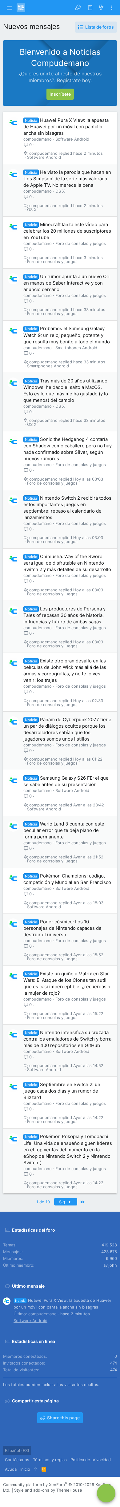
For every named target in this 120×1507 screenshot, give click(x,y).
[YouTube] (43, 1498)
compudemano (37, 139)
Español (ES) (17, 1450)
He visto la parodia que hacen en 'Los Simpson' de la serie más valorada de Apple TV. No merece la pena (67, 178)
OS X (60, 191)
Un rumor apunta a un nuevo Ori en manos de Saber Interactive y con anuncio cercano (66, 283)
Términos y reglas (50, 1459)
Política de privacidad (90, 1459)
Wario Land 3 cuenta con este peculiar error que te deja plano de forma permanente (63, 830)
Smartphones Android (76, 347)
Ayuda (11, 1469)
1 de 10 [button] (43, 1201)
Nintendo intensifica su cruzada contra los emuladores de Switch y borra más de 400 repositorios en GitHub (67, 1038)
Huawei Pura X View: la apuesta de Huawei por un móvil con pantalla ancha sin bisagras (66, 126)
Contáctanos (17, 1459)
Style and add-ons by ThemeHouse (48, 1490)
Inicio (25, 1469)
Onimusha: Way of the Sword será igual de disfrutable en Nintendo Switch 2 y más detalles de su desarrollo (67, 563)
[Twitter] (33, 1498)
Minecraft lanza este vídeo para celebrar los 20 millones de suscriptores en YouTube (67, 231)
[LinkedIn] (24, 1498)
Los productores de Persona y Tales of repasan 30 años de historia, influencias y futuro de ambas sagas (64, 615)
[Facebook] (6, 1498)
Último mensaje (28, 1286)
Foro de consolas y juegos (80, 243)
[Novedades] (101, 7)
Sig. (63, 1201)
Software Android (72, 139)
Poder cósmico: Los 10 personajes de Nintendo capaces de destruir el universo (62, 928)
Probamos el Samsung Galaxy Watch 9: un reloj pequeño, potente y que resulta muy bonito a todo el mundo (66, 335)
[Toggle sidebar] (111, 8)
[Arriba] (36, 1469)
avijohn (110, 1265)
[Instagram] (15, 1498)
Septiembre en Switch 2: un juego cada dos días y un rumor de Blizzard (61, 1090)
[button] (9, 7)
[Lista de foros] (106, 1493)
